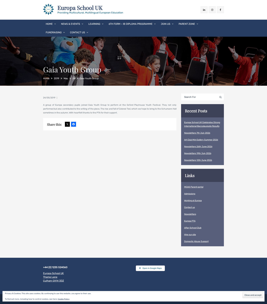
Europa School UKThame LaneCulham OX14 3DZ (53, 277)
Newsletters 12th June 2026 (198, 160)
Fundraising (54, 32)
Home (49, 23)
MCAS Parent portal (193, 187)
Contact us (77, 32)
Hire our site (190, 234)
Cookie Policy (64, 299)
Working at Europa (193, 200)
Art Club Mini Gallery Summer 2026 (201, 139)
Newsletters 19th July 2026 (197, 153)
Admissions (189, 193)
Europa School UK (80, 7)
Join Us (165, 23)
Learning (94, 23)
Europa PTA (189, 221)
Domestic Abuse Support (196, 241)
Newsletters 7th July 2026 (197, 133)
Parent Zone (187, 23)
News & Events (70, 23)
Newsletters (190, 214)
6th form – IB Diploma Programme (131, 23)
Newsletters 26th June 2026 (198, 146)
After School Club (192, 227)
